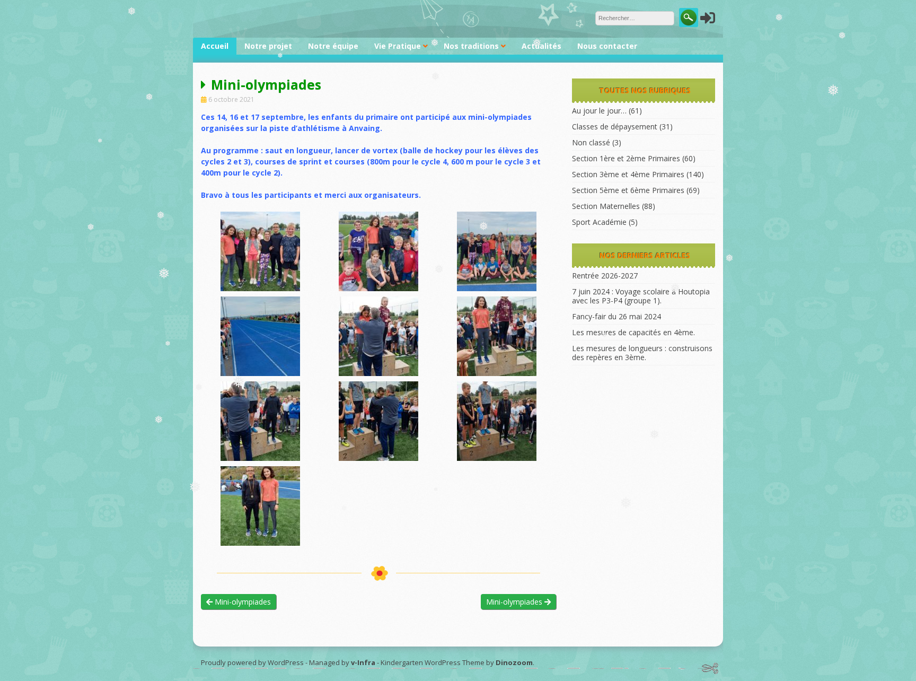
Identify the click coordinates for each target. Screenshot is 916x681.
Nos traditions (471, 46)
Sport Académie (599, 222)
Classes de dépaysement (614, 126)
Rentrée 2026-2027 (605, 275)
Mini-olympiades (242, 602)
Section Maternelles (606, 206)
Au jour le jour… (599, 111)
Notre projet (268, 46)
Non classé (591, 142)
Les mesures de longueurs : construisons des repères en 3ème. (642, 352)
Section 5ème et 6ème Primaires (628, 190)
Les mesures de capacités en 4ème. (633, 332)
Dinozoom (514, 662)
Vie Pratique (397, 46)
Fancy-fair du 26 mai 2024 (616, 316)
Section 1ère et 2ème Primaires (626, 158)
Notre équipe (333, 46)
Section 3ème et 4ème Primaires (628, 174)
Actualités (541, 46)
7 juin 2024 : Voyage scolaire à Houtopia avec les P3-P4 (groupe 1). (641, 295)
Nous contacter (607, 46)
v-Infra (363, 662)
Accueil (214, 46)
